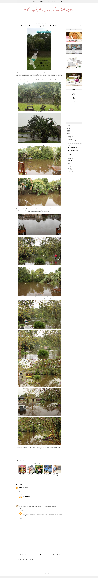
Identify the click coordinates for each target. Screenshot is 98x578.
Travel (60, 1)
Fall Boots (69, 145)
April (68, 168)
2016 (68, 133)
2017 (68, 131)
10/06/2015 (35, 496)
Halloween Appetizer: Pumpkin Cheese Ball (75, 144)
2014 (68, 174)
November (70, 137)
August (69, 162)
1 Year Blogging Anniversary (73, 150)
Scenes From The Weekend (22, 474)
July (68, 163)
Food (34, 1)
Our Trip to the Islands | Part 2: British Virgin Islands (48, 474)
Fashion (41, 1)
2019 (68, 128)
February (69, 171)
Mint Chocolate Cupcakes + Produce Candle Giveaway (74, 83)
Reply (20, 491)
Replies (22, 494)
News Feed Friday (71, 158)
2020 (68, 127)
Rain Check (70, 154)
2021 (68, 125)
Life (48, 1)
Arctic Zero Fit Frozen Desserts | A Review (73, 52)
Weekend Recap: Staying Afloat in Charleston (73, 156)
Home (39, 554)
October (69, 139)
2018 (68, 130)
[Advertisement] (39, 543)
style (74, 101)
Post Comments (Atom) (28, 559)
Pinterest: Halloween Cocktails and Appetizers (74, 141)
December (70, 136)
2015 (68, 134)
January (69, 172)
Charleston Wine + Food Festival (39, 474)
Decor (53, 1)
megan (20, 504)
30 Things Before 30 (73, 40)
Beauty (73, 91)
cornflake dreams (37, 490)
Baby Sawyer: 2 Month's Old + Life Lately (56, 474)
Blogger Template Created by (49, 576)
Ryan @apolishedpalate (27, 496)
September (70, 160)
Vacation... (69, 148)
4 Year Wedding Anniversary (30, 474)
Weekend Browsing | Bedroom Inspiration (73, 68)
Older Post (56, 554)
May (68, 166)
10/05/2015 (25, 487)
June (69, 165)
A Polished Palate (49, 10)
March (69, 169)
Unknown (21, 487)
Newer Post (22, 554)
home (74, 99)
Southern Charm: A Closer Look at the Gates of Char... (74, 152)
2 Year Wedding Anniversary (73, 147)
